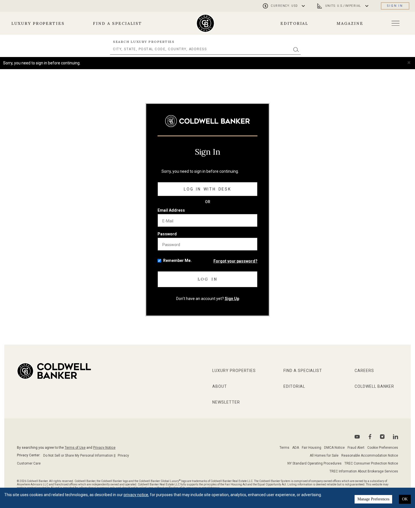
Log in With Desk (207, 189)
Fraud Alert (356, 448)
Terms (284, 448)
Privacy (123, 455)
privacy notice (136, 494)
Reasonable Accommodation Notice (369, 455)
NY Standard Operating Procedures (314, 463)
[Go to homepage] (205, 23)
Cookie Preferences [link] (382, 448)
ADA (295, 448)
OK (405, 499)
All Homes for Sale (324, 455)
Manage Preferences (373, 499)
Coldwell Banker (374, 386)
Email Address (171, 210)
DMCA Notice (334, 448)
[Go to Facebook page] (370, 436)
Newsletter (226, 402)
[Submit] (296, 49)
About (219, 386)
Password (167, 234)
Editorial (294, 23)
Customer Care (29, 463)
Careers (364, 370)
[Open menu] (395, 23)
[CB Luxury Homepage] (207, 121)
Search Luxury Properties (143, 42)
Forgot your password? (235, 261)
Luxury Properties (38, 23)
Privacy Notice (104, 448)
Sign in (395, 5)
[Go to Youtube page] (357, 437)
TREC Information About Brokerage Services (363, 471)
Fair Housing (311, 448)
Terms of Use (75, 448)
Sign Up (232, 298)
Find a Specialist (117, 23)
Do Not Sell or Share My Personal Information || (79, 455)
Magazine (350, 23)
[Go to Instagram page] (382, 436)
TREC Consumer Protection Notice (371, 463)
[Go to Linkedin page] (395, 436)
